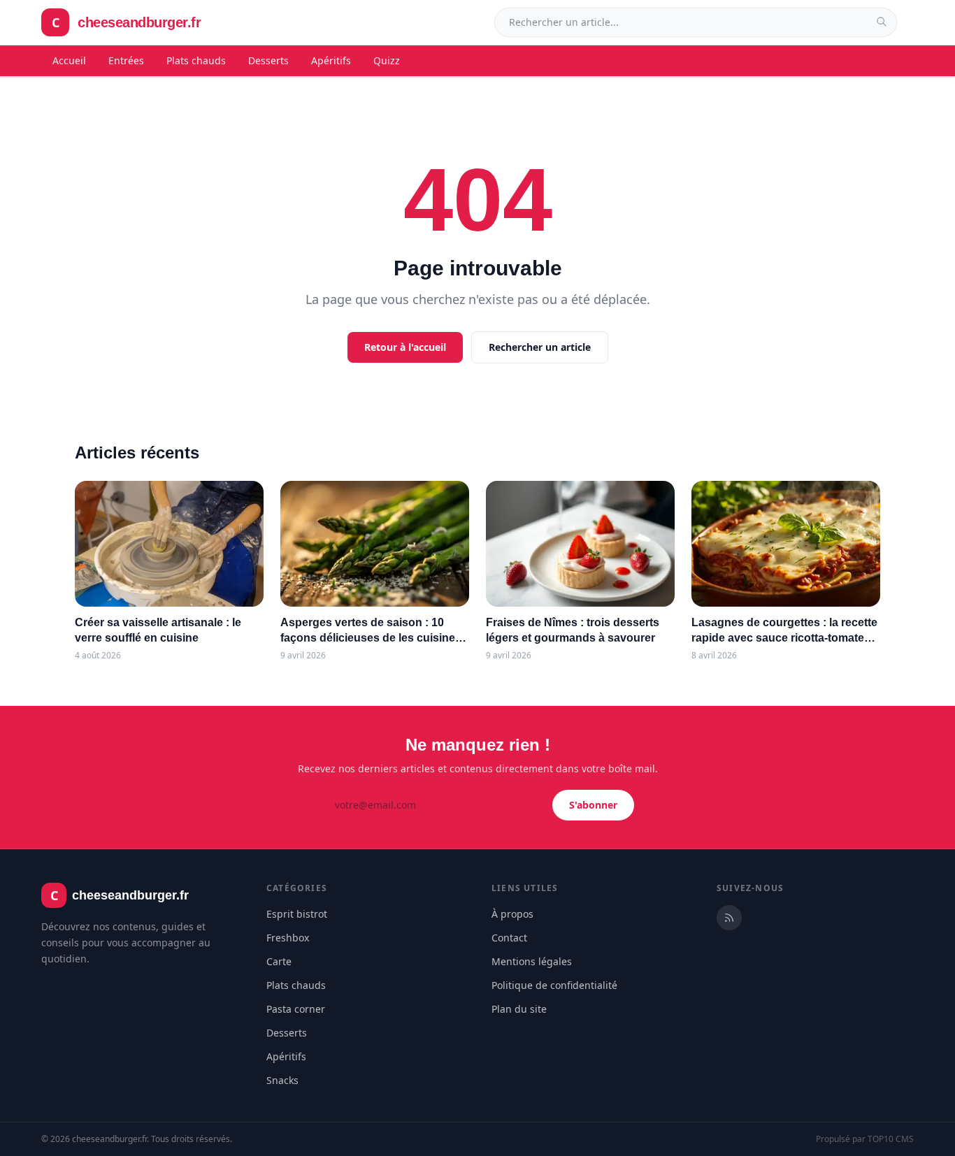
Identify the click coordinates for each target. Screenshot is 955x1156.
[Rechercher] (881, 21)
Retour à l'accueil (405, 347)
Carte (279, 961)
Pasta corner (295, 1009)
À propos (512, 913)
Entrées (126, 60)
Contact (509, 937)
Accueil (69, 60)
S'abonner (593, 804)
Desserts (268, 60)
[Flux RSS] (729, 917)
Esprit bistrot (296, 913)
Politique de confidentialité (554, 985)
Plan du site (519, 1009)
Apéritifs (331, 60)
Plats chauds (196, 60)
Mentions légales (531, 961)
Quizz (386, 60)
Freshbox (287, 937)
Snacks (282, 1080)
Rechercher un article (540, 347)
